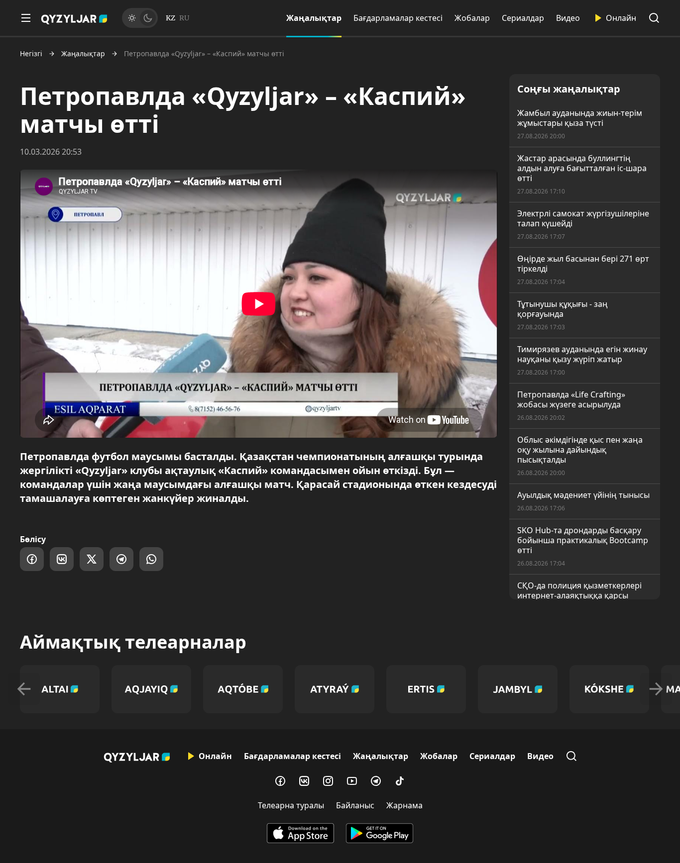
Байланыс (355, 805)
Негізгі (31, 53)
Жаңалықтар (313, 17)
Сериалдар (523, 17)
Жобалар (472, 17)
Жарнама (404, 805)
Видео (568, 17)
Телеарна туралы (291, 805)
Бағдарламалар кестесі (398, 17)
